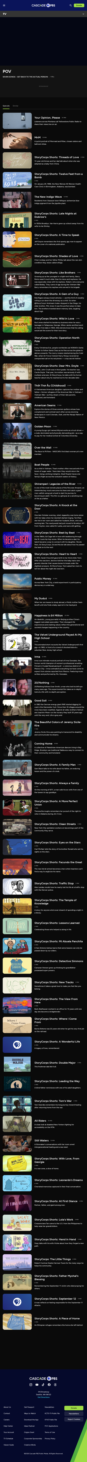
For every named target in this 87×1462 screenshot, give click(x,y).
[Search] (70, 5)
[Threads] (55, 1384)
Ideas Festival (29, 1426)
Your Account (9, 1432)
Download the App (31, 1420)
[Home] (43, 1378)
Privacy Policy (50, 1439)
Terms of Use (50, 1432)
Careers (7, 1420)
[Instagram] (30, 1384)
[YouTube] (37, 1384)
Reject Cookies (74, 1419)
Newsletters (74, 1414)
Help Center (8, 1426)
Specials (6, 106)
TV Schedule (8, 1439)
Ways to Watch (30, 1413)
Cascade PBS (34, 1454)
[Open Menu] (83, 14)
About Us (7, 1407)
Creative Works (30, 1445)
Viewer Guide (9, 1445)
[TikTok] (43, 1384)
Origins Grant (29, 1432)
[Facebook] (49, 1384)
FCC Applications (51, 1426)
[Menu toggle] (4, 5)
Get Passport (29, 1407)
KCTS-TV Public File (52, 1413)
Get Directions (44, 1397)
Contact (7, 1413)
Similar (15, 106)
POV (7, 71)
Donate (79, 5)
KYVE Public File (51, 1420)
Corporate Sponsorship (33, 1439)
